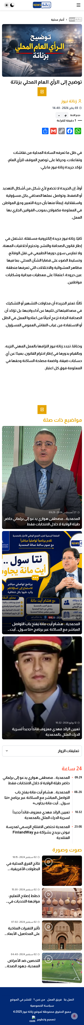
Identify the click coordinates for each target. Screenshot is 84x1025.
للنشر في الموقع (20, 999)
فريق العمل (54, 999)
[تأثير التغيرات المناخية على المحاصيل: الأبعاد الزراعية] (42, 935)
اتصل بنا (69, 999)
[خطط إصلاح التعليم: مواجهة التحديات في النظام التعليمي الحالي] (42, 903)
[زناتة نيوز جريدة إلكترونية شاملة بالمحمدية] (42, 5)
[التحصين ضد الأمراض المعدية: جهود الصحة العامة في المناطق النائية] (42, 968)
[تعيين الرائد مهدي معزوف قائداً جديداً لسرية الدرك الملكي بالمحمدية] (42, 688)
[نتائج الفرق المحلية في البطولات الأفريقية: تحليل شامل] (42, 871)
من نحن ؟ (39, 999)
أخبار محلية (57, 19)
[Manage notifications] (74, 1016)
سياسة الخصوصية (42, 1005)
